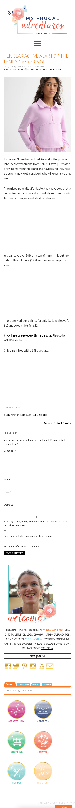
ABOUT (33, 656)
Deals (17, 407)
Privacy (71, 803)
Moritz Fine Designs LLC (51, 803)
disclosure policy (56, 69)
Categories (23, 684)
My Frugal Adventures (37, 17)
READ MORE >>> (47, 648)
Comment (10, 450)
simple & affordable (34, 639)
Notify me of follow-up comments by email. (28, 535)
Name (8, 479)
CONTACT (41, 656)
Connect (47, 684)
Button (35, 684)
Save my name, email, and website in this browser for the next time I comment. (36, 523)
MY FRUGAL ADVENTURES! (53, 630)
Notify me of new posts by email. (22, 546)
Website (8, 504)
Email (8, 491)
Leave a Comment (36, 66)
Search (10, 684)
